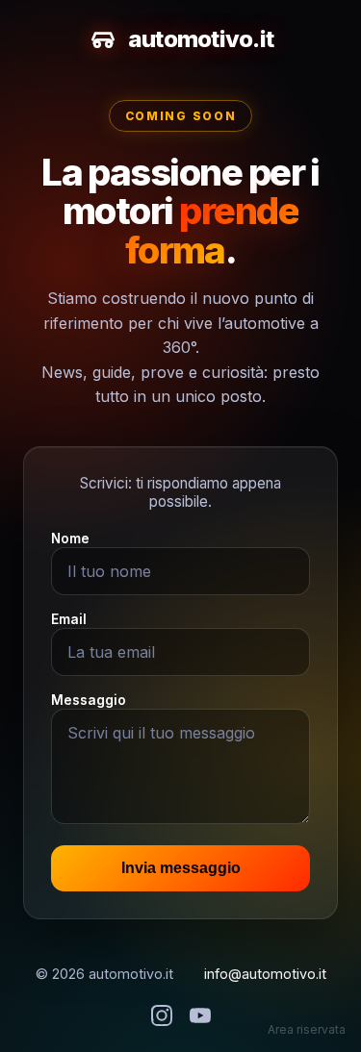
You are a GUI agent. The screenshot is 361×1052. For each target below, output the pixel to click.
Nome (70, 538)
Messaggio (88, 700)
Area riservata (307, 1029)
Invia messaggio (181, 868)
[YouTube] (200, 1017)
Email (69, 619)
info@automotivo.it (265, 973)
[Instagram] (161, 1017)
